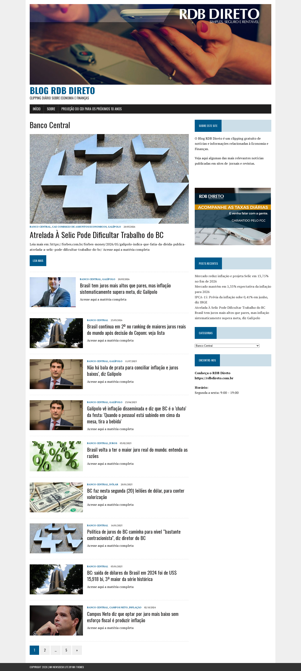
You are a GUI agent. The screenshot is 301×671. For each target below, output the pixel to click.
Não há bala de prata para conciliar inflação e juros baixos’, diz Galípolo (132, 370)
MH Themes (78, 667)
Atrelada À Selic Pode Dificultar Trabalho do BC (97, 234)
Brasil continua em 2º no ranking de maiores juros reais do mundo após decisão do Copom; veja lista (136, 329)
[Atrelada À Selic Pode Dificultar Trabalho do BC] (109, 221)
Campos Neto (118, 607)
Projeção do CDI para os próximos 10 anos (91, 108)
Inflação (135, 607)
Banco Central (40, 226)
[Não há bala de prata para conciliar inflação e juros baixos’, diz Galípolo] (56, 386)
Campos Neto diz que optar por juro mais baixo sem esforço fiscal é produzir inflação (133, 617)
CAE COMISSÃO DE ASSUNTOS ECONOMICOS (79, 226)
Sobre (51, 108)
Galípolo (114, 226)
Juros (113, 443)
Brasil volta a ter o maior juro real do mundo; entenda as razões (137, 452)
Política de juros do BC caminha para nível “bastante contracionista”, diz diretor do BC (134, 534)
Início (37, 108)
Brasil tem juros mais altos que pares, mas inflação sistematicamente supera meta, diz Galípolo (125, 288)
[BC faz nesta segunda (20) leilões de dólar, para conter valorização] (56, 509)
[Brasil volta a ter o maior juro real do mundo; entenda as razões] (56, 468)
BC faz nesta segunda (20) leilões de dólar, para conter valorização (135, 493)
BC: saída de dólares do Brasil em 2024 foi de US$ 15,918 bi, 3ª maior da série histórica (132, 575)
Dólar (113, 484)
